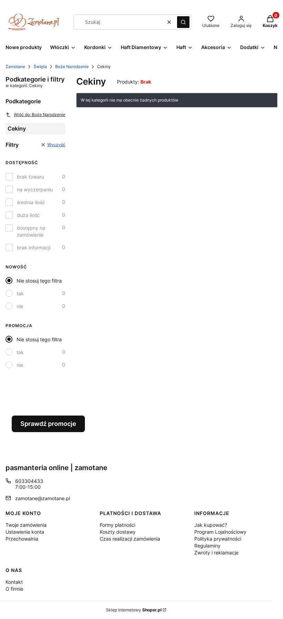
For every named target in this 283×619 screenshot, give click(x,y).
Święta (40, 66)
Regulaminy (207, 546)
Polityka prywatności (217, 539)
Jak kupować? (210, 525)
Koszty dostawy (118, 532)
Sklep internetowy (134, 609)
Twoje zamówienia (26, 525)
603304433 (29, 481)
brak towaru (30, 177)
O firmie (14, 589)
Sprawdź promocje (48, 423)
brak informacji (33, 247)
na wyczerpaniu (35, 189)
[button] (183, 22)
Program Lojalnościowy (220, 532)
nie (20, 306)
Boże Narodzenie (72, 66)
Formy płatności (117, 525)
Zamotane (15, 66)
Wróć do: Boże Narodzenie (39, 114)
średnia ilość (31, 202)
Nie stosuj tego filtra (39, 281)
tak (20, 293)
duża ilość (28, 215)
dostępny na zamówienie (31, 231)
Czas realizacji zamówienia (130, 539)
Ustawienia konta (25, 532)
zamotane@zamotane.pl (42, 498)
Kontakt (14, 582)
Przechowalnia (22, 539)
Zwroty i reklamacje (216, 552)
